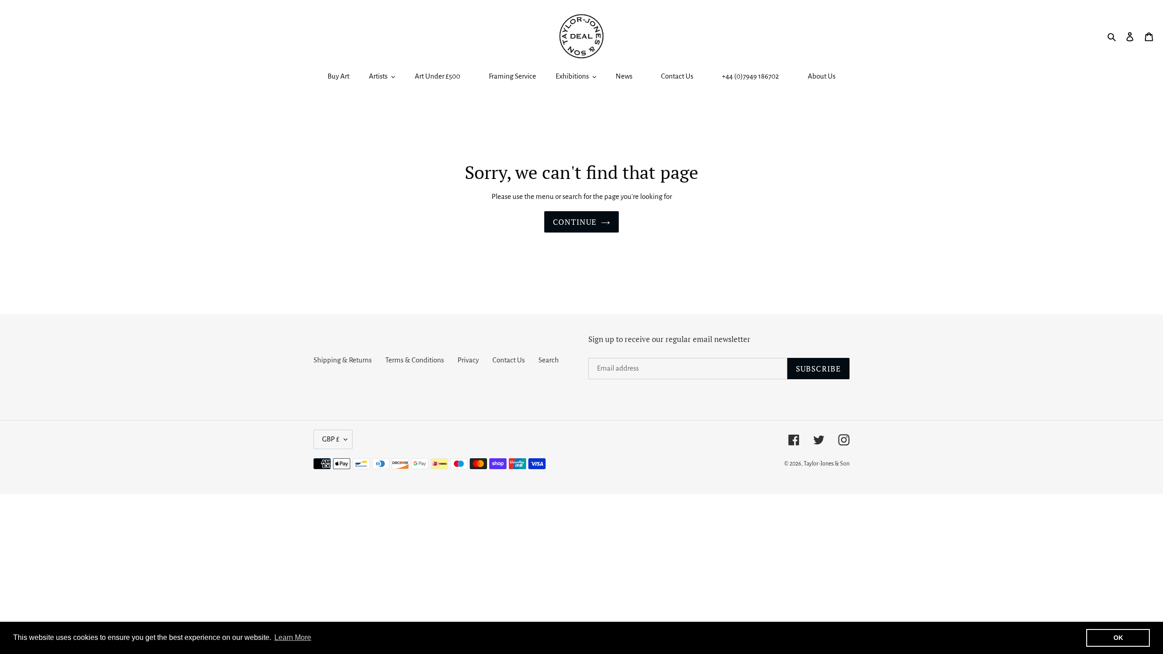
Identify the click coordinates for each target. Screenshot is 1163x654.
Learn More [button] (292, 637)
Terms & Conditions (414, 360)
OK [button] (1118, 637)
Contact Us (508, 360)
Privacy (468, 360)
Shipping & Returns (342, 360)
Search (548, 360)
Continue (575, 222)
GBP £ (330, 439)
